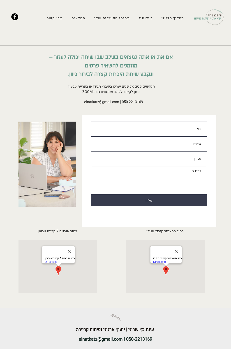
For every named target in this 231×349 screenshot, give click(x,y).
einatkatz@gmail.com (101, 102)
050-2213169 (132, 102)
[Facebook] (14, 16)
